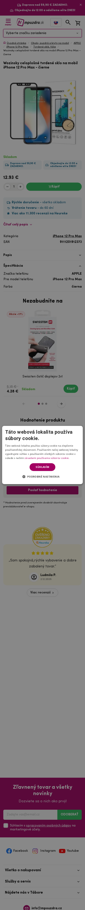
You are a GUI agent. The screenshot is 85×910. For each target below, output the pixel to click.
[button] (42, 476)
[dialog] (42, 455)
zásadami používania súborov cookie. (47, 458)
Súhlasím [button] (42, 467)
